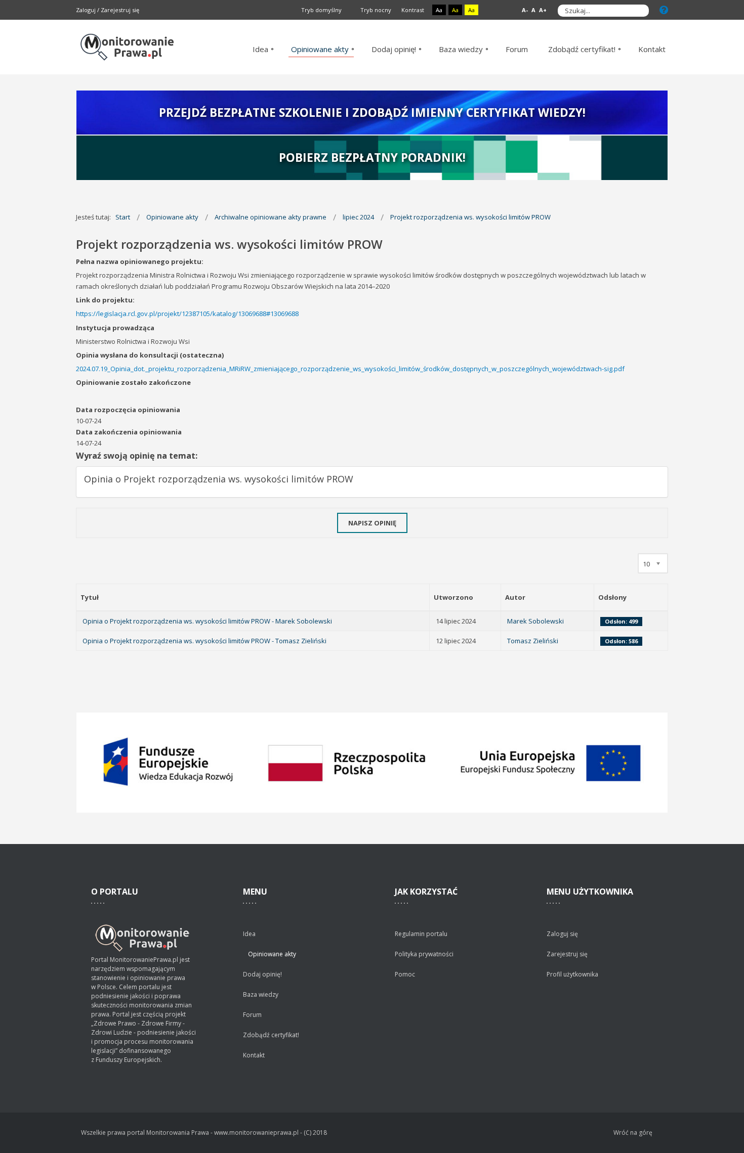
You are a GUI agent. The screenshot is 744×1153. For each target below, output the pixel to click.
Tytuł (89, 597)
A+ (543, 10)
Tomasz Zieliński (532, 640)
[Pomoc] (663, 10)
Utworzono (453, 597)
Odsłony (612, 597)
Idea (249, 933)
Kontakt (254, 1055)
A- (525, 10)
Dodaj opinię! (262, 974)
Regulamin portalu (421, 933)
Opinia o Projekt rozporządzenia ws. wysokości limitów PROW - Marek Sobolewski (207, 621)
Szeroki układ (504, 10)
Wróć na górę (632, 1132)
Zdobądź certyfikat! (271, 1035)
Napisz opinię (372, 522)
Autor (515, 597)
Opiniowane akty (272, 954)
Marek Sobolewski (535, 621)
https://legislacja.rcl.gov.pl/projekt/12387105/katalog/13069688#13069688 (187, 313)
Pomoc (405, 974)
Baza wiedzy (260, 994)
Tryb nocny (375, 10)
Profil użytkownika (572, 974)
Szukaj (639, 10)
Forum (252, 1014)
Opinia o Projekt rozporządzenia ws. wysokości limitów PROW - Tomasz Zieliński (204, 640)
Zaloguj (86, 10)
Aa (439, 10)
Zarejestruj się (120, 10)
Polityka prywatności (424, 954)
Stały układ (493, 10)
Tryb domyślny (321, 10)
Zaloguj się (562, 933)
